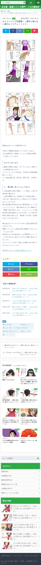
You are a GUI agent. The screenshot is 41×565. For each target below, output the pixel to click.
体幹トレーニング (9, 493)
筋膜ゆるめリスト (28, 324)
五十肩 (13, 328)
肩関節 (6, 331)
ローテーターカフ (9, 335)
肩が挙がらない (15, 331)
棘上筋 (6, 324)
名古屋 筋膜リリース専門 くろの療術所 (20, 7)
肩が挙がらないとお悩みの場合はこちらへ (17, 250)
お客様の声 (6, 488)
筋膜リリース (28, 328)
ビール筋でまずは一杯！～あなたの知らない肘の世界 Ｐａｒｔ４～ (24, 314)
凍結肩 (20, 328)
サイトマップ (17, 555)
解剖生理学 (6, 480)
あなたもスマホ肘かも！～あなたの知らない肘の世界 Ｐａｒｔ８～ (24, 290)
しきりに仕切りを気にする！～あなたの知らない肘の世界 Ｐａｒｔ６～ (24, 302)
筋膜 (5, 284)
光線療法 (6, 476)
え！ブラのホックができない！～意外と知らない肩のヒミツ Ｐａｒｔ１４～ (19, 353)
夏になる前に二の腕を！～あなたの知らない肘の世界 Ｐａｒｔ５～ (24, 308)
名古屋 (6, 328)
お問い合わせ (30, 2)
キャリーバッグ (15, 324)
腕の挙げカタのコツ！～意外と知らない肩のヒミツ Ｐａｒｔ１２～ (21, 346)
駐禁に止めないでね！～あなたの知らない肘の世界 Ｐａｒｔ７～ (24, 296)
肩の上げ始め (27, 331)
